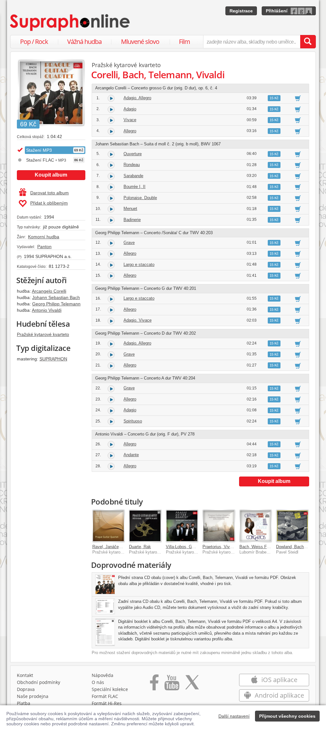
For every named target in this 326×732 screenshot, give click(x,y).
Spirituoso (133, 421)
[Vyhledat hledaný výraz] (308, 41)
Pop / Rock (34, 41)
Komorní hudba (43, 236)
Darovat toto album (49, 192)
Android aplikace (278, 695)
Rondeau (132, 164)
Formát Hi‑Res (107, 703)
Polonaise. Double (140, 197)
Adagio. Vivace (138, 320)
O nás (98, 682)
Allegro (130, 131)
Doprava (26, 689)
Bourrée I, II (134, 186)
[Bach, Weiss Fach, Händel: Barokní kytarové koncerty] (256, 526)
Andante (131, 454)
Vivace (130, 119)
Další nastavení (234, 716)
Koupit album (51, 175)
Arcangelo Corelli (49, 291)
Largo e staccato (139, 264)
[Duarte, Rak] (145, 526)
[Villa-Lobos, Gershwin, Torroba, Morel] (182, 526)
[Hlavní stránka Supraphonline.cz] (70, 22)
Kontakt (25, 675)
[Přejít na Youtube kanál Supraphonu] (172, 684)
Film (184, 41)
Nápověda (102, 675)
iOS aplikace (278, 679)
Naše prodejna (32, 696)
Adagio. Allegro (137, 97)
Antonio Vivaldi (46, 310)
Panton (44, 246)
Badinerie (132, 219)
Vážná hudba (84, 41)
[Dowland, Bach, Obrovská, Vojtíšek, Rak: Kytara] (292, 526)
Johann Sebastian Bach (56, 297)
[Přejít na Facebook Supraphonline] (154, 684)
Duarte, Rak (140, 546)
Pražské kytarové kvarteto (43, 334)
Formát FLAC (105, 696)
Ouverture (133, 153)
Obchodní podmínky (38, 682)
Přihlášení (276, 10)
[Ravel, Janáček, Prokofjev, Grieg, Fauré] (108, 526)
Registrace (241, 10)
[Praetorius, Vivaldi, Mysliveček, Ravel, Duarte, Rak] (219, 526)
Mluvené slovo (140, 41)
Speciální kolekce (110, 689)
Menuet (130, 208)
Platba (23, 703)
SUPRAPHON (53, 358)
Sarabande (133, 175)
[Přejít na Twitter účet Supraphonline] (192, 684)
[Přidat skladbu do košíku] (298, 98)
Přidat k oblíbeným (49, 203)
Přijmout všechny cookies (287, 716)
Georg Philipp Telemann (56, 303)
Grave (129, 242)
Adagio (130, 109)
